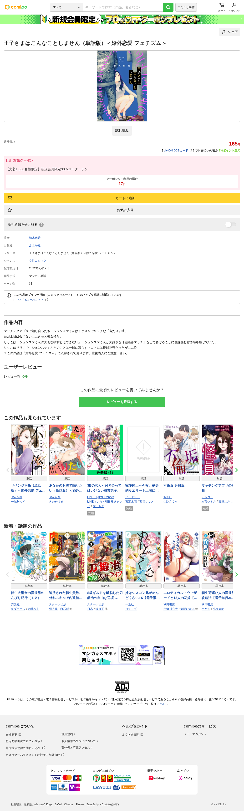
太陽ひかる (187, 609)
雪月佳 (53, 609)
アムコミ (207, 497)
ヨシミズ (131, 609)
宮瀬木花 (131, 501)
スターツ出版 (57, 604)
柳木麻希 (35, 237)
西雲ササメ (146, 501)
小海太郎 (218, 609)
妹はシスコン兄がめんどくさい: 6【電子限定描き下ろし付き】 (142, 595)
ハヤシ (206, 609)
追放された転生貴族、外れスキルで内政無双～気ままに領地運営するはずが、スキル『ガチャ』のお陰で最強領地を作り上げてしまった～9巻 (65, 595)
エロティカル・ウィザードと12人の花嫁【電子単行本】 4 (180, 595)
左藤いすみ (209, 501)
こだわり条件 (186, 7)
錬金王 (100, 609)
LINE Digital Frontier (100, 497)
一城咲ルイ (18, 501)
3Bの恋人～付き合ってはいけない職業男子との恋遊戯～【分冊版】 (104, 488)
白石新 (64, 609)
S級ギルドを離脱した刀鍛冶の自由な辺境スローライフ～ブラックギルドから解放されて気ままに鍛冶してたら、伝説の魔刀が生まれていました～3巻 (105, 595)
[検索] (168, 7)
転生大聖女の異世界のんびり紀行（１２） (27, 595)
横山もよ (98, 506)
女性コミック (37, 260)
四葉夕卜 (33, 609)
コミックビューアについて (29, 299)
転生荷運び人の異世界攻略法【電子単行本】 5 (220, 595)
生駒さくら (170, 501)
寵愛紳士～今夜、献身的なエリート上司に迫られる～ (142, 488)
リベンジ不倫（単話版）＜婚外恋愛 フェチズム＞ (28, 488)
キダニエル (18, 609)
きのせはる (56, 501)
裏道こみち (226, 501)
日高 (90, 609)
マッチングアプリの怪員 (218, 487)
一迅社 (129, 604)
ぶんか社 (35, 245)
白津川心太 (170, 609)
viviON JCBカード (176, 150)
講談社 (15, 604)
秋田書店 (169, 604)
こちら (162, 704)
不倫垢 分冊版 (174, 485)
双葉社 (167, 497)
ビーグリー (132, 497)
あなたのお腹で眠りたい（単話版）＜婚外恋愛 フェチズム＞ (65, 488)
